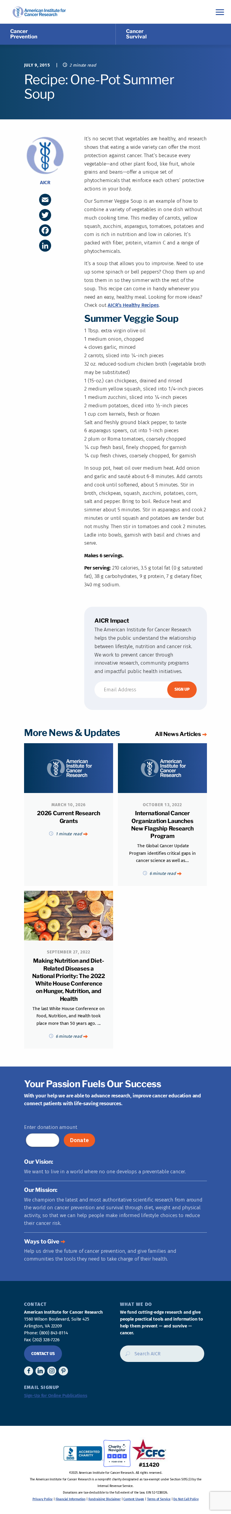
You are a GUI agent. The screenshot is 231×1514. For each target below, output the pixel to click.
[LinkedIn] (45, 246)
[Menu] (220, 12)
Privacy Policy (42, 1499)
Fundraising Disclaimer (104, 1499)
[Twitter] (45, 215)
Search (126, 1356)
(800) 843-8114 (53, 1333)
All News (178, 734)
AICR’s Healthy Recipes (133, 305)
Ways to (41, 1241)
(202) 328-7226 (46, 1339)
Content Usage (133, 1499)
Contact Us (43, 1353)
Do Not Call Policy (186, 1499)
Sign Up (181, 689)
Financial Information (70, 1499)
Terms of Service (159, 1499)
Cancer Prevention (23, 34)
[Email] (45, 200)
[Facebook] (45, 230)
